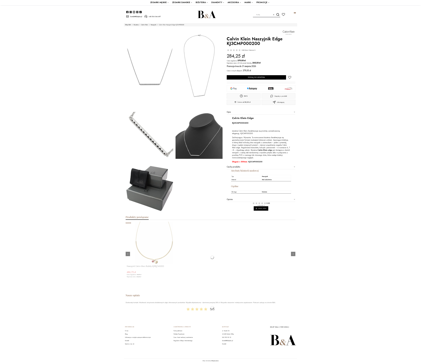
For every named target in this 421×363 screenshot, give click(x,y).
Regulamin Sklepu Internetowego (183, 341)
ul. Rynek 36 (225, 331)
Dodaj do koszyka (256, 77)
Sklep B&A (128, 25)
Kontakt (127, 341)
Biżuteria (136, 25)
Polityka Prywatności (179, 334)
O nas (126, 331)
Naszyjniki (153, 25)
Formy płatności (178, 331)
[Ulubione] (283, 14)
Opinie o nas (129, 344)
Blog (126, 334)
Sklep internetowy (209, 360)
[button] (277, 15)
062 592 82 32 (226, 337)
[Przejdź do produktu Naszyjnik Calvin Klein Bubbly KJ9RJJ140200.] (154, 242)
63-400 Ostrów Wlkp (228, 334)
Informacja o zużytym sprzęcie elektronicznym (138, 337)
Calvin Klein (144, 25)
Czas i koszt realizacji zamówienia (183, 337)
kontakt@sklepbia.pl (227, 341)
